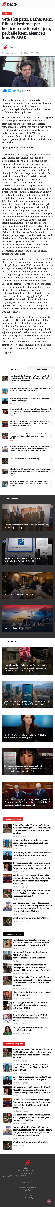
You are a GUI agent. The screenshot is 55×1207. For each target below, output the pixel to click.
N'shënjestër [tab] (41, 370)
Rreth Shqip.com (27, 1182)
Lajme (6, 13)
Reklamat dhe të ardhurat (27, 1187)
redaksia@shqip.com (27, 1173)
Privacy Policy (27, 1190)
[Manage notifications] (49, 1201)
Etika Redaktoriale (27, 1185)
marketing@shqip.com (18, 1176)
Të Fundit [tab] (14, 370)
